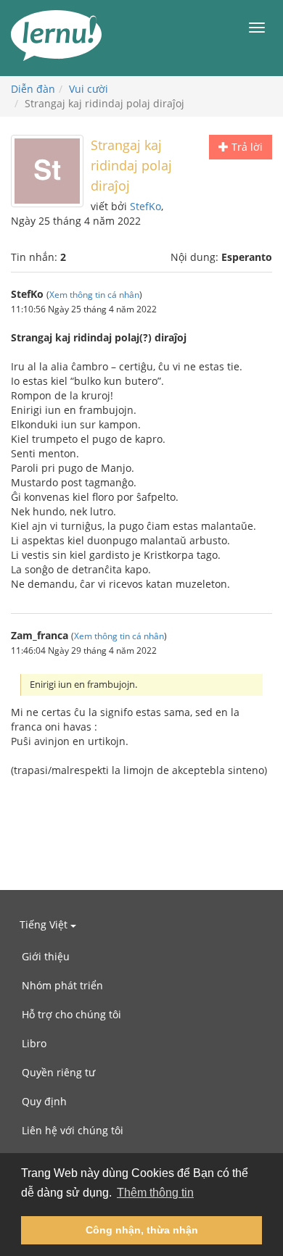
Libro (34, 1043)
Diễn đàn (33, 89)
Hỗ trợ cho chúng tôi (71, 1014)
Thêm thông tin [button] (155, 1192)
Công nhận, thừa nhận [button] (142, 1230)
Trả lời (246, 147)
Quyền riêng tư (58, 1072)
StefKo (145, 206)
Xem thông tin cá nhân (94, 294)
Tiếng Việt (45, 924)
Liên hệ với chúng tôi (72, 1130)
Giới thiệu (46, 956)
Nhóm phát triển (62, 985)
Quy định (44, 1101)
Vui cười (88, 89)
